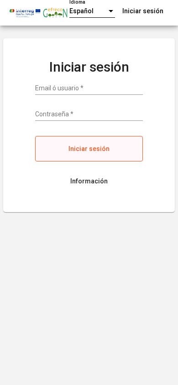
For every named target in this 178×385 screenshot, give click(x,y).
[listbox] (92, 11)
